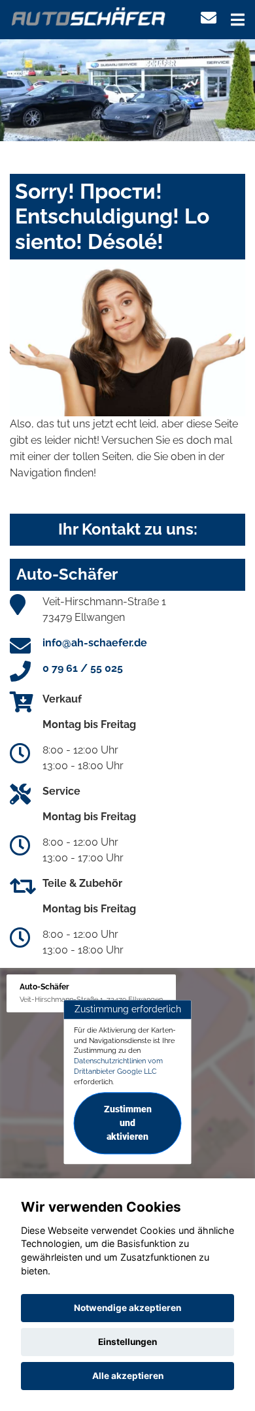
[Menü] (237, 19)
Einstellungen (127, 1341)
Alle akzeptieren (127, 1375)
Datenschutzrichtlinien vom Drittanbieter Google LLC (118, 1066)
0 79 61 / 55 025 (82, 668)
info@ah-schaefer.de (94, 643)
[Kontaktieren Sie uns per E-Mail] (208, 17)
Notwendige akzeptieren (127, 1308)
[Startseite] (89, 15)
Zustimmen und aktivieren (128, 1123)
